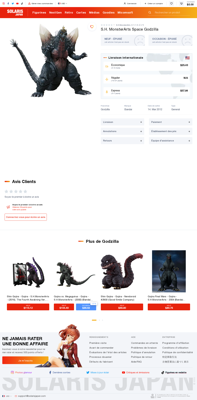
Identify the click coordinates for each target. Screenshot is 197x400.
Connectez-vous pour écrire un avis (25, 217)
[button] (107, 25)
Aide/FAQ (136, 361)
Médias (94, 12)
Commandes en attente (144, 343)
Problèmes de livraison (144, 347)
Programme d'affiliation (175, 343)
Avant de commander (101, 347)
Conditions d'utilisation (175, 347)
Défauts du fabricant (101, 361)
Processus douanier (100, 357)
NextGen (55, 12)
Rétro (69, 12)
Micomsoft (125, 12)
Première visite (98, 343)
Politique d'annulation (143, 352)
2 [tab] (100, 321)
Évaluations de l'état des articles (108, 352)
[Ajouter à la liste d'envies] (92, 26)
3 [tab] (103, 321)
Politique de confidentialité (177, 352)
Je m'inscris (25, 360)
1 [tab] (93, 321)
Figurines (39, 12)
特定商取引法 (169, 357)
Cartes (81, 12)
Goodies (109, 12)
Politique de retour (141, 357)
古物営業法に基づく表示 (175, 361)
